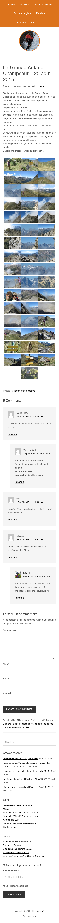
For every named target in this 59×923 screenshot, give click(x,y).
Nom (6, 664)
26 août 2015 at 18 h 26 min (29, 416)
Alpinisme (24, 4)
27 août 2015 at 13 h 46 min (36, 576)
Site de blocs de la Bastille (16, 852)
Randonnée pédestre (27, 22)
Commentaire (10, 630)
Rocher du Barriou (12, 845)
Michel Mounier (37, 910)
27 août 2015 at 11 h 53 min (29, 539)
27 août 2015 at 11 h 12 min (29, 502)
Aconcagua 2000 (11, 819)
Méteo (6, 808)
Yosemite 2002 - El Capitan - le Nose (21, 816)
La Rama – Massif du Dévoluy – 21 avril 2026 (25, 779)
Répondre (12, 433)
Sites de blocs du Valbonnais (17, 841)
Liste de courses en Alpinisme (17, 805)
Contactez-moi (10, 826)
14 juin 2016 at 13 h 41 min (36, 453)
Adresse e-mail (11, 870)
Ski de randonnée (43, 4)
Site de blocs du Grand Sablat (17, 848)
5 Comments (37, 86)
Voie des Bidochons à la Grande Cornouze (24, 856)
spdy (34, 916)
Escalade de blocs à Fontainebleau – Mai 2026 (26, 770)
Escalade (40, 13)
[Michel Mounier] (29, 50)
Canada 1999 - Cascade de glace (19, 823)
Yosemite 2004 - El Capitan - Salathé (21, 812)
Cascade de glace (22, 13)
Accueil (11, 4)
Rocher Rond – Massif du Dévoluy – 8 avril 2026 (26, 787)
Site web (7, 692)
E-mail (7, 678)
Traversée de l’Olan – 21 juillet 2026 (20, 758)
